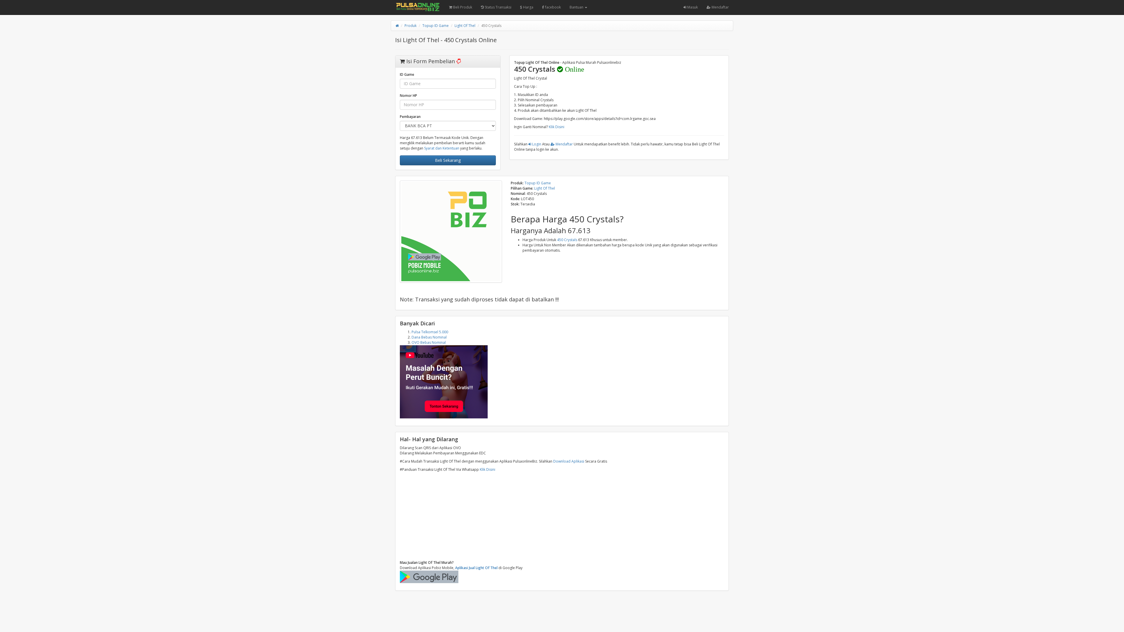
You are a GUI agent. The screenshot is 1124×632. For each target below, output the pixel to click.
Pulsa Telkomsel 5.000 (430, 331)
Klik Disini (556, 126)
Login (536, 144)
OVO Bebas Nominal (429, 342)
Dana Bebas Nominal (429, 337)
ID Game (407, 74)
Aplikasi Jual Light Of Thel (476, 567)
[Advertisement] (562, 516)
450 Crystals (567, 239)
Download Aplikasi (568, 461)
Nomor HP (408, 95)
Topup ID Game (435, 25)
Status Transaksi (497, 7)
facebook (552, 7)
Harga (527, 7)
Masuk (692, 7)
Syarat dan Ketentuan (441, 148)
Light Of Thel (465, 25)
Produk (411, 25)
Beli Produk (462, 7)
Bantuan (577, 7)
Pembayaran (410, 116)
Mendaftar (720, 7)
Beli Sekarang (448, 160)
